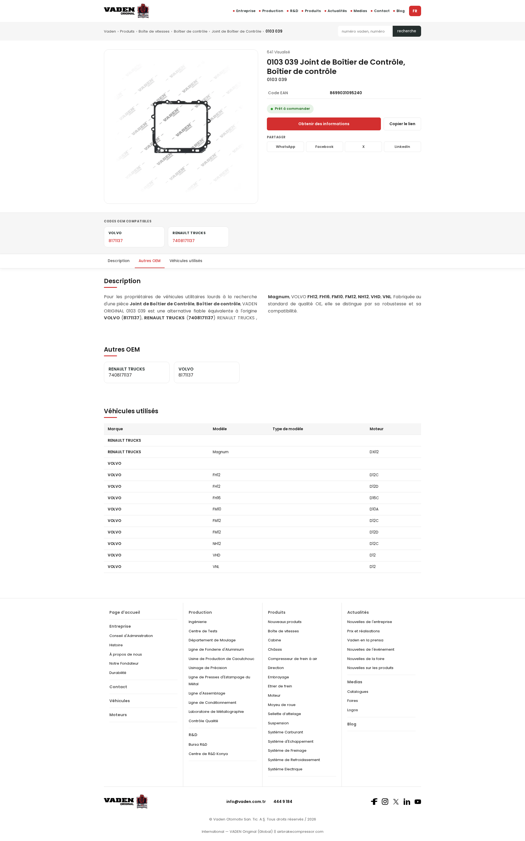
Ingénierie (198, 621)
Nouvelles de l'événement (370, 649)
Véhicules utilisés (186, 260)
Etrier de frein (280, 686)
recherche (406, 31)
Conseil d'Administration (131, 635)
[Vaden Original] (126, 11)
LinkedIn (402, 146)
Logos (352, 710)
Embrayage (278, 677)
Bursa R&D (198, 744)
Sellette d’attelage (284, 713)
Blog (400, 10)
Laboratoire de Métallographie (216, 711)
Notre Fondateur (124, 663)
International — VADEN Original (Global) (237, 831)
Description (119, 260)
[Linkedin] (407, 801)
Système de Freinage (287, 750)
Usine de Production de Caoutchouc (221, 658)
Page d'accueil (124, 612)
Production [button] (272, 10)
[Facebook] (374, 801)
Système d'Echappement (290, 741)
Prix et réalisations (363, 631)
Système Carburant (285, 732)
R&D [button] (294, 10)
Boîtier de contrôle (191, 31)
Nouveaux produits (285, 621)
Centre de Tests (203, 631)
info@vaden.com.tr (246, 801)
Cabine (274, 640)
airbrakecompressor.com (299, 831)
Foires (352, 700)
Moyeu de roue (282, 704)
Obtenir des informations (323, 124)
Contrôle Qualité (203, 721)
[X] (396, 802)
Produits (313, 10)
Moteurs (118, 714)
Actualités (337, 10)
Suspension (278, 723)
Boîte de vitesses (154, 31)
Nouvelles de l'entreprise (369, 621)
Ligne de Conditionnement (212, 702)
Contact (382, 10)
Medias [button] (360, 10)
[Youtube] (418, 801)
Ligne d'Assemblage (207, 693)
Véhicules (119, 701)
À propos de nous (125, 654)
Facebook (324, 146)
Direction (276, 667)
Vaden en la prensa (365, 640)
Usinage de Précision (208, 667)
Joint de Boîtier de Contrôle (236, 31)
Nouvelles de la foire (365, 658)
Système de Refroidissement (294, 759)
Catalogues (357, 691)
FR (415, 11)
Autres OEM (150, 260)
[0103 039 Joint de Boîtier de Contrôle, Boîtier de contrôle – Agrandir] (181, 126)
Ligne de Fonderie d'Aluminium (216, 649)
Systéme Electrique (285, 769)
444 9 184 (282, 801)
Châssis (275, 649)
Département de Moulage (212, 640)
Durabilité (117, 672)
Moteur (274, 695)
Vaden (110, 31)
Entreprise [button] (245, 10)
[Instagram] (385, 801)
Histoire (116, 645)
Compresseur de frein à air (292, 658)
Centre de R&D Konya (208, 753)
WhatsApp (285, 146)
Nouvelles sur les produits (370, 667)
